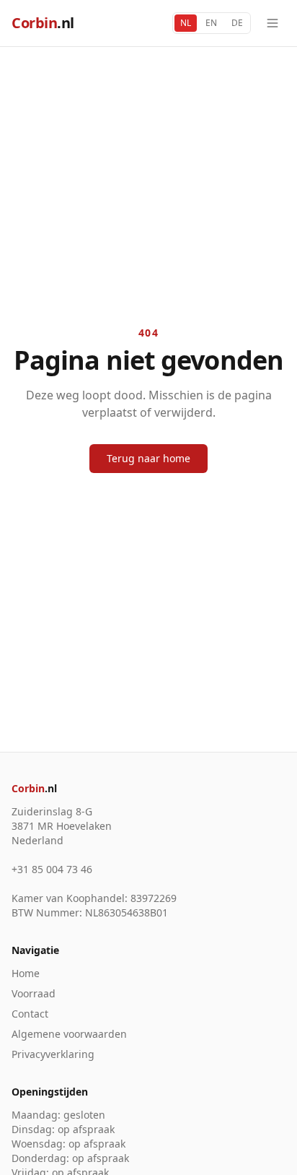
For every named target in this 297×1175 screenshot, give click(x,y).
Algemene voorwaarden (69, 1034)
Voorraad (34, 993)
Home (26, 973)
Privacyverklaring (53, 1054)
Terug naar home (148, 458)
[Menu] (272, 23)
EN (211, 23)
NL (185, 23)
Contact (30, 1013)
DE (237, 23)
